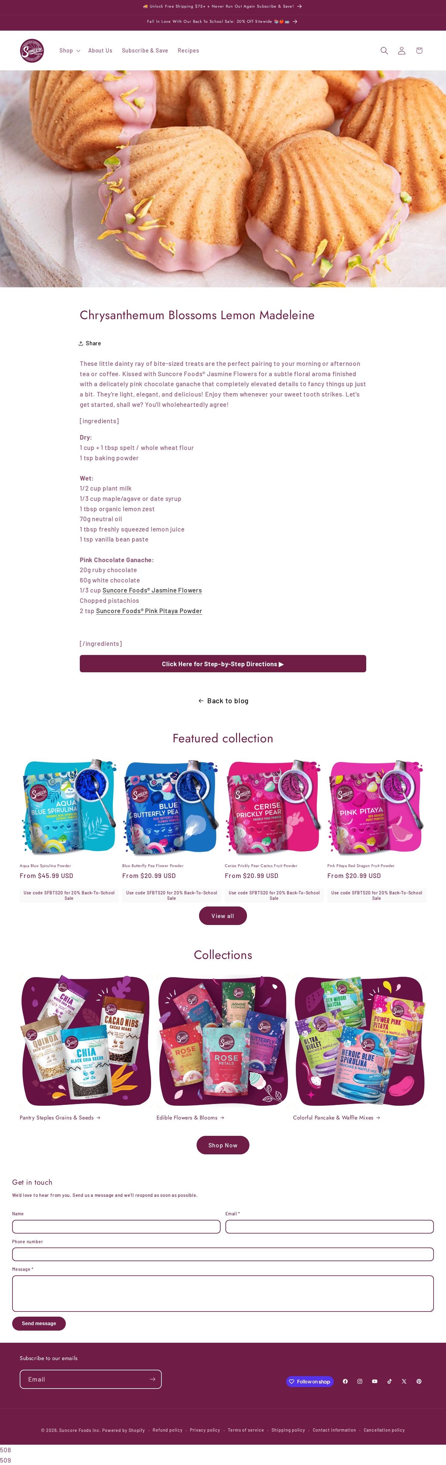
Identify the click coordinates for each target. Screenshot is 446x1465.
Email (232, 1213)
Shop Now (223, 1145)
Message (23, 1269)
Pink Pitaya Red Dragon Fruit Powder (360, 866)
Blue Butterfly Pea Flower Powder (152, 866)
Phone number (27, 1241)
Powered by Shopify (123, 1430)
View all (222, 915)
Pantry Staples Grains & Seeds (56, 1117)
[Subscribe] (152, 1379)
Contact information (334, 1430)
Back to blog (228, 700)
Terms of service (246, 1430)
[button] (69, 50)
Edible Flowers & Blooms (187, 1117)
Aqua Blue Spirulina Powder (45, 866)
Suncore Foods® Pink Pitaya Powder (149, 610)
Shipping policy (288, 1430)
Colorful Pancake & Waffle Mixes (333, 1117)
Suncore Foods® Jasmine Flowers (152, 590)
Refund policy (168, 1430)
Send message (39, 1323)
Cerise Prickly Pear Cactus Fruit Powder (261, 866)
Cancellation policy (384, 1430)
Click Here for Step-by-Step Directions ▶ (223, 663)
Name (18, 1213)
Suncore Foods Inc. (80, 1430)
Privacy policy (205, 1430)
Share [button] (93, 343)
